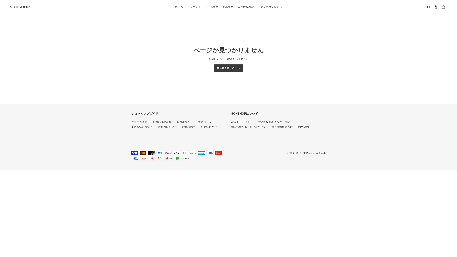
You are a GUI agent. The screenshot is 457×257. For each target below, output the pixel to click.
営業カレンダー (167, 126)
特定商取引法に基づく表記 (274, 122)
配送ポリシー (185, 122)
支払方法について (142, 126)
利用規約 (303, 126)
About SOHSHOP (241, 122)
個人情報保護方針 (282, 126)
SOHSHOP (20, 7)
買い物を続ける (226, 68)
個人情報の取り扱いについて (248, 126)
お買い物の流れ (162, 122)
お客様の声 (188, 126)
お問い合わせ (209, 126)
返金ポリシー (206, 122)
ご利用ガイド (139, 122)
